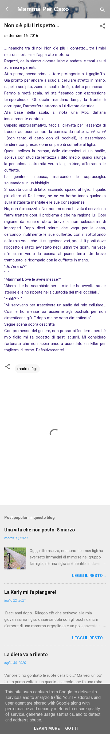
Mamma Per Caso (43, 9)
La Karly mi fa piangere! (30, 592)
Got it (71, 728)
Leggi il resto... (89, 575)
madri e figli (27, 368)
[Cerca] (102, 11)
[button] (102, 27)
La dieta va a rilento (26, 654)
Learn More (47, 728)
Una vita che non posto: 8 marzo (39, 530)
